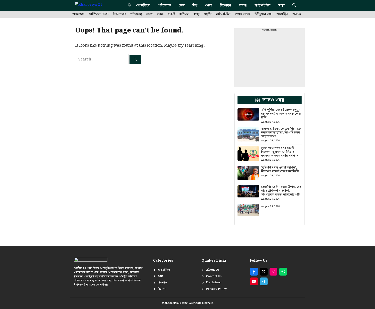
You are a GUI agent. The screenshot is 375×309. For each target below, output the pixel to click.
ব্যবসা (243, 5)
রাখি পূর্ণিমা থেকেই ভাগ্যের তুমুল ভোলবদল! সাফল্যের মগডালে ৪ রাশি (281, 114)
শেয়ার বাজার (242, 14)
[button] (294, 5)
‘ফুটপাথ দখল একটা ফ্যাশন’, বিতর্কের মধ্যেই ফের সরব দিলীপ (280, 169)
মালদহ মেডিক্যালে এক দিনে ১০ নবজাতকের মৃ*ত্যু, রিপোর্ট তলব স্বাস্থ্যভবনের (281, 132)
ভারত (149, 14)
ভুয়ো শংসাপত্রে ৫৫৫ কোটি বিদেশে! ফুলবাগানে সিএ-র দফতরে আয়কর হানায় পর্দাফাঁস (279, 152)
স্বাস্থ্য (281, 5)
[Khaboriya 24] (92, 5)
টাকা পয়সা (119, 14)
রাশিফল (184, 14)
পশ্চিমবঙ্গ (164, 5)
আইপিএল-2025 (99, 14)
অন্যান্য (297, 14)
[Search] (135, 59)
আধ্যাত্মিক (282, 14)
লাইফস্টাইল (262, 5)
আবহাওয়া (78, 14)
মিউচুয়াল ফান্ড (263, 14)
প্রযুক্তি (208, 14)
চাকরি (171, 14)
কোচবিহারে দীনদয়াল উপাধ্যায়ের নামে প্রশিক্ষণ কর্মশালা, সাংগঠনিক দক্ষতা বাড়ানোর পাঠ (281, 191)
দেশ (182, 5)
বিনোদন (225, 5)
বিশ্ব (194, 5)
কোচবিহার (143, 5)
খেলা (208, 5)
